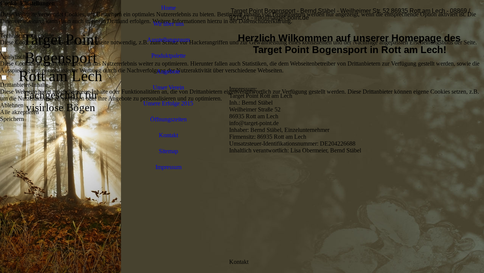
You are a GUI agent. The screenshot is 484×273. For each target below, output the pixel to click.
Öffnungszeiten (168, 119)
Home (168, 8)
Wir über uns (168, 23)
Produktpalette (168, 55)
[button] (242, 105)
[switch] (4, 28)
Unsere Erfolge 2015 (168, 103)
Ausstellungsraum (168, 39)
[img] (60, 136)
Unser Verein (168, 87)
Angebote (168, 71)
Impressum (168, 167)
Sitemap (168, 151)
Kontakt (168, 135)
